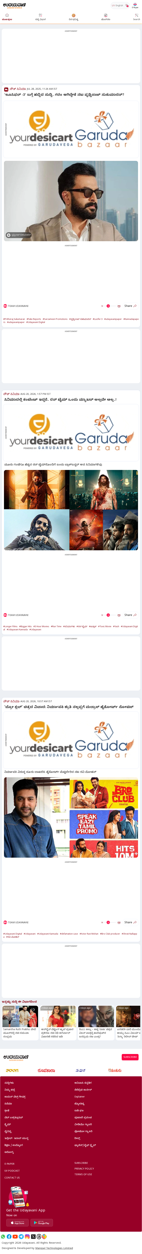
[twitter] (33, 1237)
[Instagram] (27, 1237)
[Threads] (39, 1237)
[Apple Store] (17, 1222)
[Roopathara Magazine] (46, 1070)
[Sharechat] (44, 1237)
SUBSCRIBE (130, 1057)
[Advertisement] (71, 58)
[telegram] (21, 1237)
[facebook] (9, 1237)
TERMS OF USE (83, 1175)
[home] (14, 5)
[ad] (73, 129)
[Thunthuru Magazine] (114, 1070)
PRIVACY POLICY (84, 1169)
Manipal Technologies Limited (54, 1248)
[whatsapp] (3, 1237)
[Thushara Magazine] (80, 1070)
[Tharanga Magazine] (12, 1070)
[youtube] (15, 1237)
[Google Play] (42, 1222)
